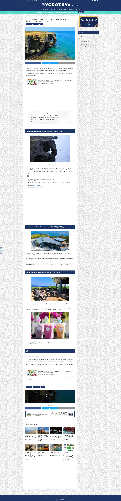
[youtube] (96, 0)
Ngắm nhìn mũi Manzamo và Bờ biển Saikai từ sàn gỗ (43, 119)
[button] (33, 63)
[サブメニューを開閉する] (97, 41)
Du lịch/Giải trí (28, 23)
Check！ (81, 12)
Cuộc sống (84, 39)
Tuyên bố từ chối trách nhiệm (71, 497)
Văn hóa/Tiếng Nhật (86, 46)
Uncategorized (85, 44)
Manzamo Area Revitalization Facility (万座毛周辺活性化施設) (44, 117)
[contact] (97, 0)
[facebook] (92, 0)
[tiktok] (94, 0)
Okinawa (41, 23)
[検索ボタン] (79, 9)
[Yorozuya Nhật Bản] (60, 5)
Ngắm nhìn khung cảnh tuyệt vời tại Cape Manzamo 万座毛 (44, 115)
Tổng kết (33, 121)
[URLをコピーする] (66, 63)
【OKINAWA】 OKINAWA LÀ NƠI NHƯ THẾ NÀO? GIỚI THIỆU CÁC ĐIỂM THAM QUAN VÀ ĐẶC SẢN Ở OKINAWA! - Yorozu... (55, 81)
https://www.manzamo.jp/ (36, 185)
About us (83, 36)
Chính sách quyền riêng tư (58, 497)
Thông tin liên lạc (48, 497)
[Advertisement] (50, 98)
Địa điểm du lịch (35, 23)
